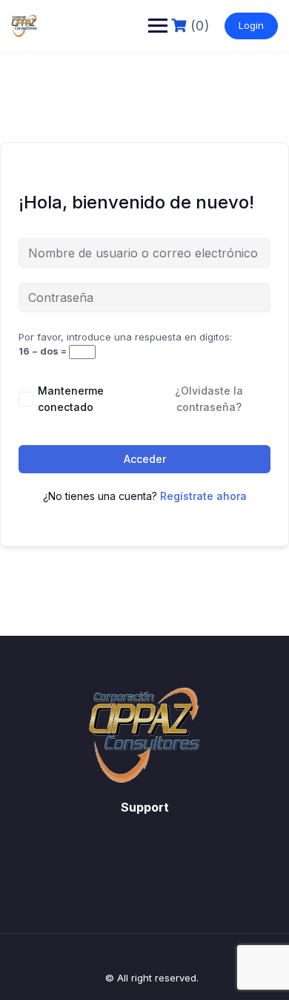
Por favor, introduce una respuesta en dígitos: (125, 337)
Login (251, 25)
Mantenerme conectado (71, 398)
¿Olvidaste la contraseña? (209, 398)
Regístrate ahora (203, 496)
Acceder (145, 459)
